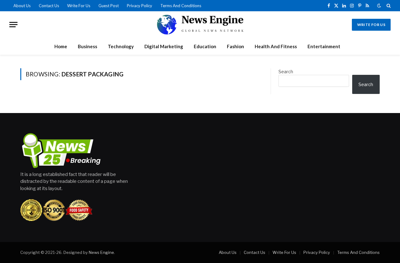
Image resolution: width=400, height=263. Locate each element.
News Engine (101, 252)
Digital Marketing (163, 46)
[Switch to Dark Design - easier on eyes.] (379, 5)
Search (285, 71)
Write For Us (78, 5)
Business (87, 46)
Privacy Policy (139, 5)
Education (205, 46)
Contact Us (49, 5)
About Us (22, 5)
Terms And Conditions (180, 5)
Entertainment (324, 46)
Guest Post (108, 5)
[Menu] (13, 25)
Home (60, 46)
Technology (121, 46)
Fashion (235, 46)
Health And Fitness (276, 46)
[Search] (388, 5)
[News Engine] (200, 24)
